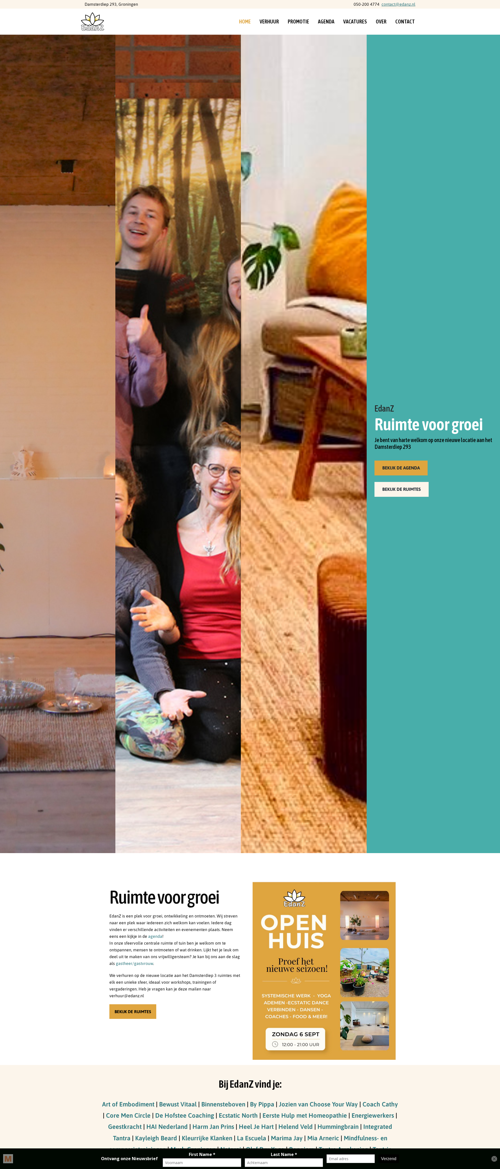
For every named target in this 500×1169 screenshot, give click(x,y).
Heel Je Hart (256, 1126)
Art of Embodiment (128, 1104)
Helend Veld (295, 1126)
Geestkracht (125, 1126)
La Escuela (251, 1138)
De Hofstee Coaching (184, 1115)
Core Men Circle (128, 1115)
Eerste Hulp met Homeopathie (304, 1115)
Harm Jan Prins (213, 1126)
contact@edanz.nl (398, 4)
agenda (155, 936)
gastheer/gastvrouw (134, 963)
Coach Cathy (380, 1104)
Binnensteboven (223, 1104)
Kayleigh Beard (156, 1138)
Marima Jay (287, 1138)
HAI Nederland (167, 1126)
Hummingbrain (338, 1126)
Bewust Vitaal (178, 1104)
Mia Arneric (323, 1138)
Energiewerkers (373, 1115)
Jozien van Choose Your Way (318, 1104)
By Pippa (262, 1104)
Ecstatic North (238, 1115)
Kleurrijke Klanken (207, 1138)
